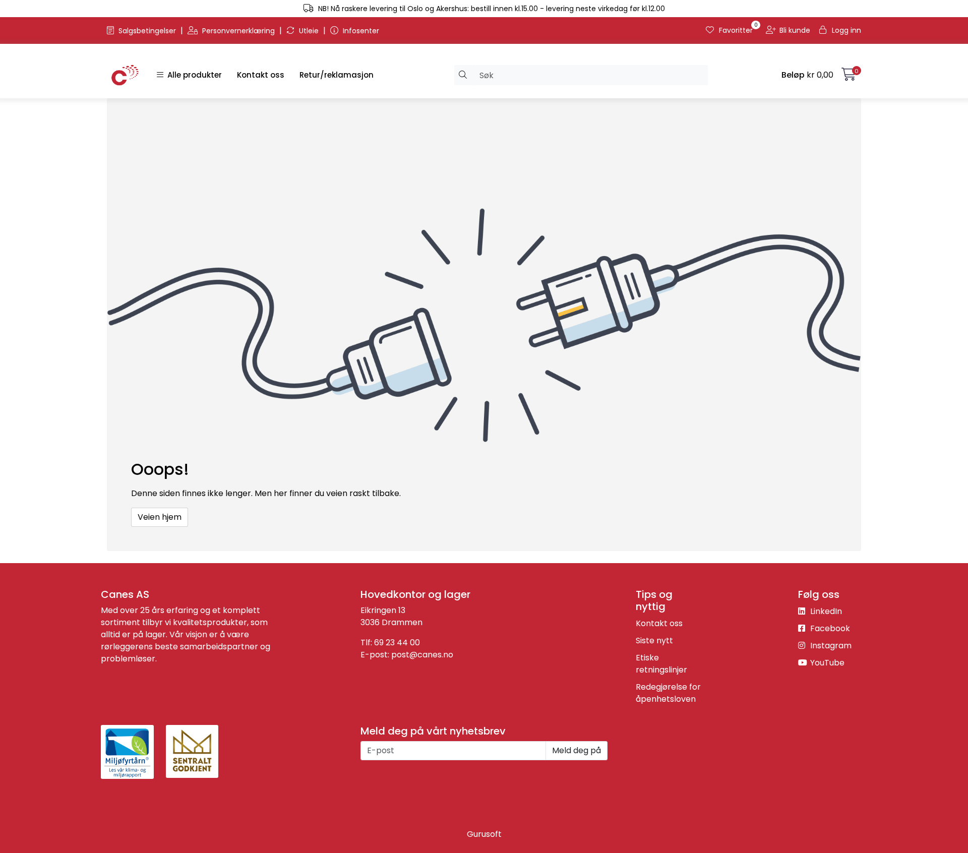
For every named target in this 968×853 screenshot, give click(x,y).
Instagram (830, 645)
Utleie (309, 31)
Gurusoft (484, 834)
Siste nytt (654, 640)
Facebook (829, 628)
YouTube (826, 662)
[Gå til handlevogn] (848, 76)
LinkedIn (825, 611)
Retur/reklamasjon (336, 75)
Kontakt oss (260, 75)
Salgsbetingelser (147, 31)
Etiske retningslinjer (661, 664)
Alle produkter (192, 75)
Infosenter (360, 31)
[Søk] (463, 75)
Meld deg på (576, 750)
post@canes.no (422, 654)
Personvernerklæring (238, 31)
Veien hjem (160, 517)
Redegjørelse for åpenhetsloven (668, 693)
